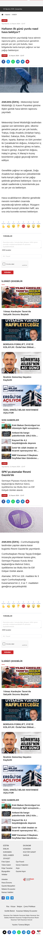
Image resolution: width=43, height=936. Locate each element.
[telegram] (18, 62)
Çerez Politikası (29, 906)
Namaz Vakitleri (7, 892)
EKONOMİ (27, 845)
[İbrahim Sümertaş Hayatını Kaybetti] (21, 363)
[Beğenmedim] (18, 222)
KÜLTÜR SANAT (29, 852)
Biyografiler (6, 871)
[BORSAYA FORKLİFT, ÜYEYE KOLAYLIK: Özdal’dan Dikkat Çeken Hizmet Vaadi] (21, 330)
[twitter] (8, 62)
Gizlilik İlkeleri (9, 911)
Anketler (5, 879)
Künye (13, 906)
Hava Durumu (7, 883)
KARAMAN (7, 852)
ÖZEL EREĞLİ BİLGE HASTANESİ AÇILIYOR (20, 411)
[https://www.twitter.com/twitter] (7, 897)
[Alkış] (9, 222)
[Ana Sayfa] (2, 15)
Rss (7, 906)
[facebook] (3, 62)
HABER (14, 14)
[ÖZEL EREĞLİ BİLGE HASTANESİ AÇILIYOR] (21, 395)
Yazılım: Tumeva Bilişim (21, 925)
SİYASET (6, 858)
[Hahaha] (28, 222)
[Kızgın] (23, 222)
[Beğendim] (4, 222)
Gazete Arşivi (21, 871)
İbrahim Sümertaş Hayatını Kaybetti (17, 378)
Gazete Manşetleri (8, 886)
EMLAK (6, 849)
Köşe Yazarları (7, 868)
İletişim (19, 906)
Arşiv (18, 868)
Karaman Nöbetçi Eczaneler (26, 911)
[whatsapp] (13, 62)
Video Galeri (6, 865)
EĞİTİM (6, 845)
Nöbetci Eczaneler (8, 889)
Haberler (7, 14)
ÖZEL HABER (8, 855)
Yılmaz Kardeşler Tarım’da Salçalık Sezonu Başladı (17, 313)
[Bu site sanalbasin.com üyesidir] (28, 879)
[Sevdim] (14, 222)
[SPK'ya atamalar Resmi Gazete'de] (21, 520)
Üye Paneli (20, 862)
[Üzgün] (38, 222)
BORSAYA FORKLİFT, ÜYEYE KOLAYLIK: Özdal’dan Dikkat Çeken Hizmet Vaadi (18, 346)
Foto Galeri (6, 862)
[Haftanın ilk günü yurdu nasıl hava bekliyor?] (21, 80)
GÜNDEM (27, 849)
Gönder (7, 272)
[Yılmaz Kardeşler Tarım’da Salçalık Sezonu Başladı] (21, 297)
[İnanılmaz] (33, 222)
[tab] (8, 236)
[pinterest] (27, 62)
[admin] (12, 897)
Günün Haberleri (22, 865)
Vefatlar (4, 874)
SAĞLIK (26, 855)
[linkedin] (23, 62)
